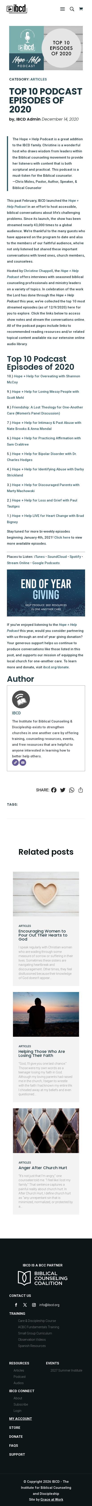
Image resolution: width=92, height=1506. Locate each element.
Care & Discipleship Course (37, 1321)
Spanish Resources (32, 1346)
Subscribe (21, 1404)
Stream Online (18, 563)
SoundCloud (57, 557)
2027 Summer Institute (66, 1370)
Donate (16, 1437)
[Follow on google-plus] (42, 1304)
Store (14, 1428)
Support (17, 1455)
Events (52, 1363)
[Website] (15, 762)
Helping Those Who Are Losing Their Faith (42, 1053)
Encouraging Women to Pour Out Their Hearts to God (43, 935)
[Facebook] (53, 790)
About (18, 1398)
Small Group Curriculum (35, 1333)
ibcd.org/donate (56, 667)
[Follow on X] (25, 1304)
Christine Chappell (38, 271)
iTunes (39, 557)
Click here (62, 537)
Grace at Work (51, 1500)
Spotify (75, 557)
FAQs (13, 1446)
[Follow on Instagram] (34, 1304)
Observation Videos (32, 1339)
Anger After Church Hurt (43, 1167)
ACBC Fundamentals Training (38, 1327)
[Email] (22, 762)
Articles (38, 79)
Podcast (20, 1377)
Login (17, 1411)
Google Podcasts (46, 563)
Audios (19, 1383)
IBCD (16, 713)
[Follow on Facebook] (16, 1304)
